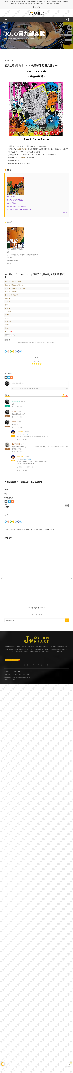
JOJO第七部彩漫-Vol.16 (36, 574)
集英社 (17, 160)
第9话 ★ (7, 308)
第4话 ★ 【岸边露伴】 (11, 291)
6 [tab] (41, 614)
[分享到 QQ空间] (13, 351)
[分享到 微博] (8, 351)
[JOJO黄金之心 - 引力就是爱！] (36, 13)
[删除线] (20, 389)
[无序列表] (25, 389)
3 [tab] (36, 614)
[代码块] (30, 389)
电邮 (28, 674)
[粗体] (12, 389)
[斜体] (15, 389)
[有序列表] (22, 389)
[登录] (6, 377)
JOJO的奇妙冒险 (22, 149)
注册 (38, 7)
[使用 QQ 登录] (8, 377)
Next (71, 578)
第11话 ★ (8, 315)
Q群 (24, 674)
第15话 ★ (8, 328)
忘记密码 (6, 507)
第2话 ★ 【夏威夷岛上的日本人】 (14, 285)
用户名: (6, 489)
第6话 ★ (7, 298)
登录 (34, 7)
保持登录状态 (9, 498)
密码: (5, 494)
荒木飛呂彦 (21, 157)
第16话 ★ (8, 331)
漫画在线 (9, 38)
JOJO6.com (7, 674)
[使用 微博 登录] (11, 377)
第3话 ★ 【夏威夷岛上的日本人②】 (15, 288)
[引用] (27, 389)
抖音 (19, 671)
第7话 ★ (7, 301)
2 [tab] (34, 614)
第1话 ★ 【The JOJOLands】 (13, 281)
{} (35, 388)
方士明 (14, 411)
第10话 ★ (8, 311)
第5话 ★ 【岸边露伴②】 (12, 295)
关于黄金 (15, 674)
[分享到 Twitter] (21, 351)
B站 (15, 671)
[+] (37, 388)
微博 (20, 674)
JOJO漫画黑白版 (18, 38)
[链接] (32, 389)
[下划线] (17, 389)
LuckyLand (20, 431)
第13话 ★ (8, 321)
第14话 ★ (8, 325)
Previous (2, 578)
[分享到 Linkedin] (16, 351)
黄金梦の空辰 (16, 444)
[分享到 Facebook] (18, 351)
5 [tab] (39, 614)
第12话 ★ (8, 318)
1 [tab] (32, 614)
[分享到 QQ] (6, 351)
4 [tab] (38, 614)
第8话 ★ (7, 305)
